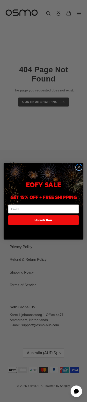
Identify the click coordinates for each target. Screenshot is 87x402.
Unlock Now (43, 219)
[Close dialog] (79, 167)
